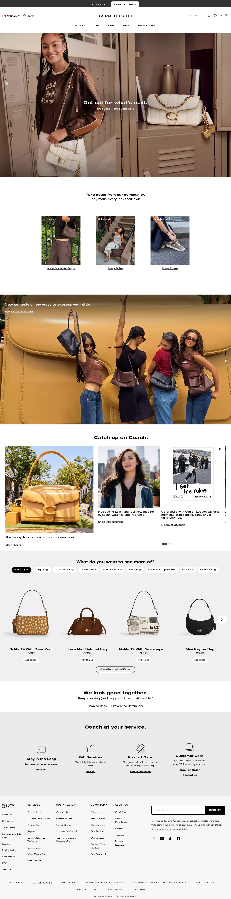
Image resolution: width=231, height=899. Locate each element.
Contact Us (189, 775)
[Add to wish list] (55, 579)
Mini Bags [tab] (188, 570)
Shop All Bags (97, 706)
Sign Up (41, 770)
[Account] (221, 16)
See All (90, 771)
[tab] (98, 4)
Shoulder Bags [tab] (208, 570)
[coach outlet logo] (115, 16)
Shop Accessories (110, 522)
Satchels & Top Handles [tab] (162, 570)
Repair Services (140, 771)
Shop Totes (115, 268)
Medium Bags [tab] (88, 570)
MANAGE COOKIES (42, 883)
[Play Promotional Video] (220, 449)
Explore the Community (127, 706)
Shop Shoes (170, 268)
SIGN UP (215, 810)
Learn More (13, 545)
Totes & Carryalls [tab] (113, 570)
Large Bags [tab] (42, 570)
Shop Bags (103, 109)
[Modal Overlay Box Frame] (177, 856)
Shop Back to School (19, 312)
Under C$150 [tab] (21, 570)
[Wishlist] (215, 16)
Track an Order (190, 770)
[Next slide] (221, 619)
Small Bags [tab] (135, 570)
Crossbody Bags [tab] (64, 570)
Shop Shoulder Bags (61, 268)
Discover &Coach (173, 525)
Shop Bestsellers (124, 109)
